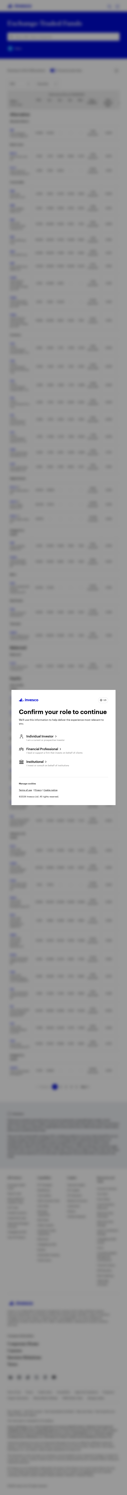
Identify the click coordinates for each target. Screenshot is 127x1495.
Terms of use (25, 790)
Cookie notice (50, 790)
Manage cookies (27, 783)
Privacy (38, 790)
